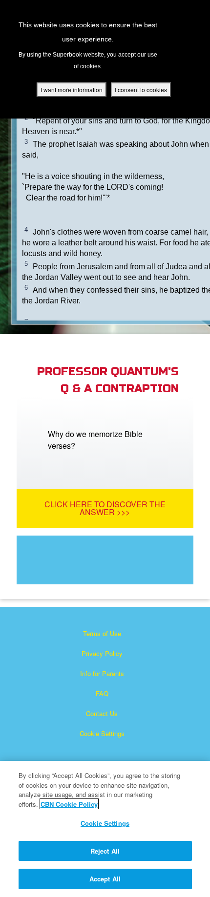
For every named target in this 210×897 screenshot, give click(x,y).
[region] (105, 829)
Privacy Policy (102, 653)
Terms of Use (102, 633)
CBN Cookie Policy (69, 804)
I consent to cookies (141, 89)
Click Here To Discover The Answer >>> (105, 508)
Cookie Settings (102, 733)
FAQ (102, 693)
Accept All (105, 878)
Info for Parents (102, 673)
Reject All (105, 851)
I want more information (72, 89)
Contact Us (102, 713)
